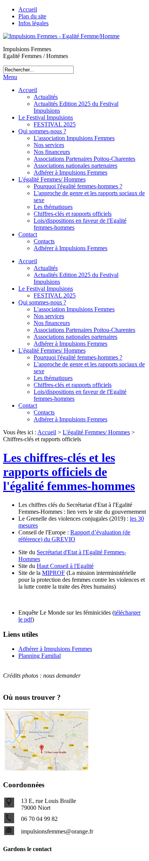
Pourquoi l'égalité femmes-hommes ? (78, 357)
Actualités (46, 268)
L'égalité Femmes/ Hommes (52, 350)
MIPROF (53, 573)
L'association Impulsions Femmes (74, 309)
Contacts (44, 412)
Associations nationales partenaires (75, 336)
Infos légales (33, 23)
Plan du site (32, 16)
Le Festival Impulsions (45, 288)
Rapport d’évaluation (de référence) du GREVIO (74, 535)
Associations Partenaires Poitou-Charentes (84, 330)
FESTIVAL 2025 (55, 295)
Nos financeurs (52, 323)
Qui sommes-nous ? (42, 302)
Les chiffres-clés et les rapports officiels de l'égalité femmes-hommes (69, 472)
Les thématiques (53, 378)
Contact (27, 405)
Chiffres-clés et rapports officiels (73, 385)
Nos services (49, 316)
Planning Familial (39, 655)
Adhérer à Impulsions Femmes (70, 343)
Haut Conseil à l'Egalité (65, 566)
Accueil (27, 9)
